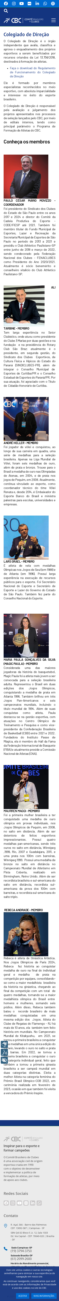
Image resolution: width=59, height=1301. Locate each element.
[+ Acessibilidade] (4, 1060)
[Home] (25, 20)
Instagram (13, 3)
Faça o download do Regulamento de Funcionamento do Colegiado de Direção (32, 72)
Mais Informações (44, 1296)
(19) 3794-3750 (21, 1251)
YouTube (21, 3)
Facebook (6, 3)
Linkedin (37, 3)
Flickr (29, 3)
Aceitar (22, 1296)
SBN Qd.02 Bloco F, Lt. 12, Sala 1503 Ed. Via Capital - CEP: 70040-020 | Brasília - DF (32, 1236)
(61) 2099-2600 (21, 1259)
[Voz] (4, 1052)
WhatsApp (45, 3)
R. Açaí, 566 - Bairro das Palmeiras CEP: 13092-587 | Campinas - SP (29, 1226)
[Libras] (4, 1044)
